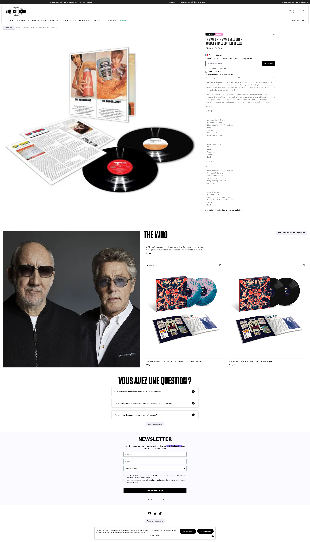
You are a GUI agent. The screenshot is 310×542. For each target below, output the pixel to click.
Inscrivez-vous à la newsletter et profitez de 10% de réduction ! (71, 2)
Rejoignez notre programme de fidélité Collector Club (187, 2)
